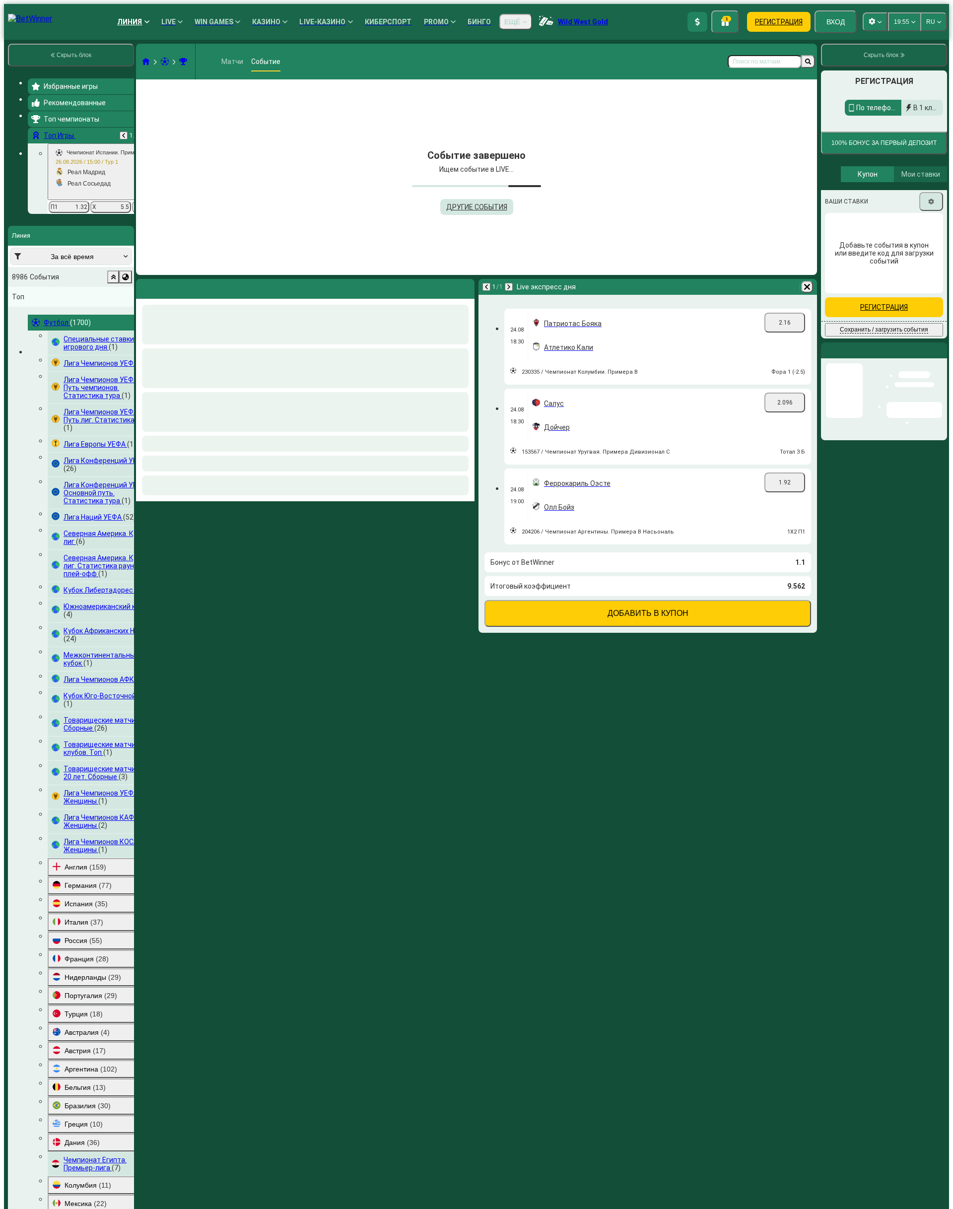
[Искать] (808, 61)
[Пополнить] (697, 22)
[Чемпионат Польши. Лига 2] (183, 61)
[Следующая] (509, 287)
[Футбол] (165, 61)
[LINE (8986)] (146, 61)
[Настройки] (931, 264)
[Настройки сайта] (875, 21)
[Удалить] (807, 287)
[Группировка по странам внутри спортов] (125, 276)
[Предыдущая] (124, 135)
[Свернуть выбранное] (113, 276)
